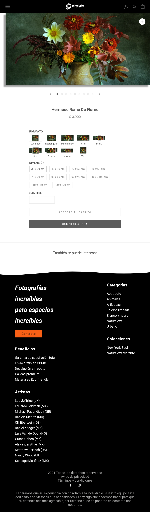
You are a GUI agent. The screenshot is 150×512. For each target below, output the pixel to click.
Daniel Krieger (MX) (29, 428)
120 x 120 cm (62, 185)
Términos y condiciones (75, 480)
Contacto (28, 334)
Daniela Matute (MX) (29, 417)
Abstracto (114, 294)
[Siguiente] (99, 94)
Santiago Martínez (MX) (32, 461)
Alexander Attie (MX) (30, 444)
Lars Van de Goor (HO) (31, 433)
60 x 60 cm (98, 169)
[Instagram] (79, 485)
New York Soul (117, 347)
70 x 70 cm (37, 177)
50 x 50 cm (78, 169)
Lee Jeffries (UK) (27, 400)
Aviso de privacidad (75, 476)
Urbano (112, 326)
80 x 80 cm (58, 177)
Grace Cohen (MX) (28, 439)
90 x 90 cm (78, 177)
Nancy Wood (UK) (27, 455)
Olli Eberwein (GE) (28, 422)
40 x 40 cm (58, 169)
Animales (113, 299)
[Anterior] (50, 94)
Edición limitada (118, 310)
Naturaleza (115, 321)
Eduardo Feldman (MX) (31, 406)
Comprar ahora (75, 224)
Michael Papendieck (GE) (33, 411)
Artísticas (114, 304)
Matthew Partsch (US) (31, 450)
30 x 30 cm (37, 169)
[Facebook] (70, 485)
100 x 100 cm (100, 177)
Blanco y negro (117, 315)
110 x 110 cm (39, 185)
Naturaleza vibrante (121, 353)
